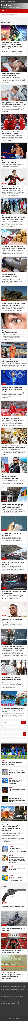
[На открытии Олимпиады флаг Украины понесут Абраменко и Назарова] (14, 378)
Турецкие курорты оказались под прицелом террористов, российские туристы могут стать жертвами (14, 217)
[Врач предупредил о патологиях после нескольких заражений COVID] (14, 93)
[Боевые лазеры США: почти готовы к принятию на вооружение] (14, 293)
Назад (5, 722)
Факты (4, 886)
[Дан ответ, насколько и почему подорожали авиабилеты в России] (14, 237)
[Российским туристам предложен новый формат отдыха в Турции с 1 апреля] (14, 698)
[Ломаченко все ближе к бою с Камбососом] (14, 609)
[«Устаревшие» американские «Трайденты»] (14, 523)
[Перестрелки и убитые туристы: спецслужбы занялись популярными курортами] (14, 465)
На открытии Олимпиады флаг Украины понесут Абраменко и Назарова (12, 389)
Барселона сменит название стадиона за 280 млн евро (17, 800)
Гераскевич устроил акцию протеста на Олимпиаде (15, 781)
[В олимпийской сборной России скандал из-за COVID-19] (14, 122)
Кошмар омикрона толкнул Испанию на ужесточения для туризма (12, 679)
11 (6, 726)
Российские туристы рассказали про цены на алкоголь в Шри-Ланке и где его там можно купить (13, 505)
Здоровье (5, 70)
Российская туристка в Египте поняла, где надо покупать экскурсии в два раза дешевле (17, 860)
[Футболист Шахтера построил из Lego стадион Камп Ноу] (14, 350)
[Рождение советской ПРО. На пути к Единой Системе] (14, 582)
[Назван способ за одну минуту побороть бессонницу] (14, 64)
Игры (4, 39)
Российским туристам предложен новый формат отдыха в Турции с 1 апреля (13, 710)
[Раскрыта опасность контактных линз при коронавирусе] (14, 321)
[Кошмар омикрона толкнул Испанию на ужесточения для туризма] (14, 667)
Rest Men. (6, 5)
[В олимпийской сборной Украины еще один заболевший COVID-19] (14, 177)
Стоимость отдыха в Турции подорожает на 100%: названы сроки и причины (16, 880)
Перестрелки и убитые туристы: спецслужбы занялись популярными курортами (12, 476)
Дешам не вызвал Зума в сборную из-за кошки (17, 790)
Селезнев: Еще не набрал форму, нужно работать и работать (17, 772)
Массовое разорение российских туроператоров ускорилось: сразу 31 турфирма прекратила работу (13, 648)
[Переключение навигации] (3, 11)
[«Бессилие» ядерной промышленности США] (14, 264)
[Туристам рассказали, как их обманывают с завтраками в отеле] (14, 436)
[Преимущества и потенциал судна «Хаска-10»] (14, 552)
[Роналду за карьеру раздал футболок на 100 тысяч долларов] (14, 408)
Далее (20, 726)
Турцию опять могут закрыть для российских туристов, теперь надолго (17, 849)
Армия (4, 270)
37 (15, 726)
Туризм (4, 212)
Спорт (4, 128)
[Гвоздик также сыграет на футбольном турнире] (14, 151)
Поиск (24, 734)
